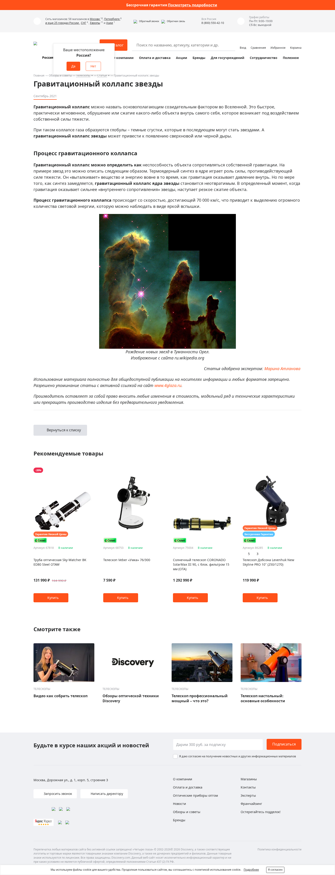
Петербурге (112, 19)
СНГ (83, 23)
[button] (146, 21)
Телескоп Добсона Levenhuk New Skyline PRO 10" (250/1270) (268, 562)
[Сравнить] (90, 470)
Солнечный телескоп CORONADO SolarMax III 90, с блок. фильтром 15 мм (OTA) (201, 564)
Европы (95, 23)
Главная (39, 75)
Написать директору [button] (106, 793)
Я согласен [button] (275, 870)
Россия (48, 57)
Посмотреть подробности (192, 5)
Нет (93, 66)
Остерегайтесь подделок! (261, 812)
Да (73, 66)
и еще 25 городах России (62, 23)
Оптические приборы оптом (195, 795)
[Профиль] (243, 43)
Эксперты (248, 795)
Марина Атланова (282, 368)
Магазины (249, 779)
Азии (109, 23)
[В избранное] (84, 470)
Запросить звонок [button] (57, 793)
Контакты (248, 787)
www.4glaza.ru (168, 385)
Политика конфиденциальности (280, 849)
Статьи (102, 75)
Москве (95, 19)
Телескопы (83, 75)
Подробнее (251, 870)
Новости (179, 803)
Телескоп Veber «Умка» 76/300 (126, 560)
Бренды (199, 58)
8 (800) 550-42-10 (212, 23)
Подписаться (284, 744)
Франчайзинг (251, 803)
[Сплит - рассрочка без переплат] (40, 540)
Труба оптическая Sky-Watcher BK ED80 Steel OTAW (60, 562)
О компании (123, 58)
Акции (181, 58)
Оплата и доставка (154, 58)
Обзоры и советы (60, 75)
